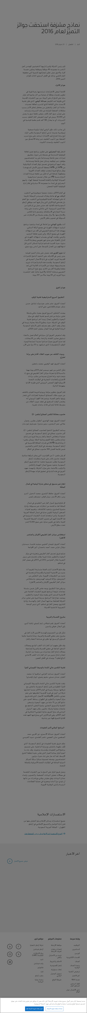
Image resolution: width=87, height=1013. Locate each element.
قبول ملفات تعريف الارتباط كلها (34, 1009)
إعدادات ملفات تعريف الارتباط (54, 1009)
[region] (43, 1005)
